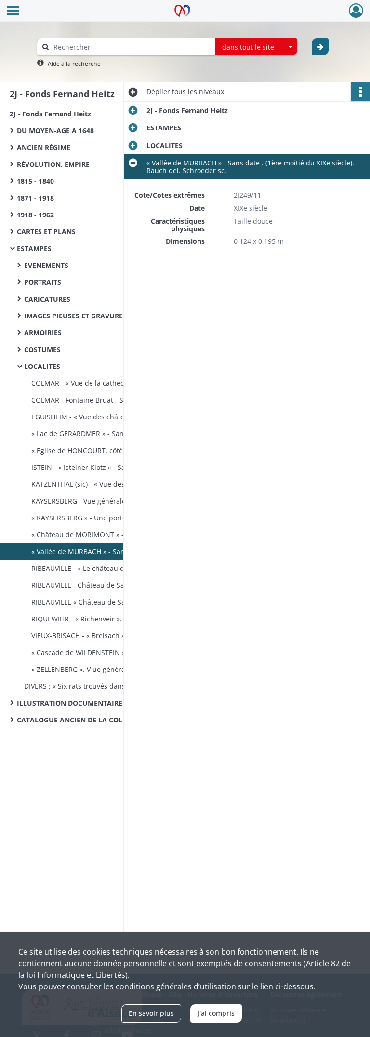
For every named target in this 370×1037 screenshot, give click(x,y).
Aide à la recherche (74, 64)
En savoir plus (151, 1013)
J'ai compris (216, 1013)
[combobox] (256, 47)
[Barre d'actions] (360, 91)
